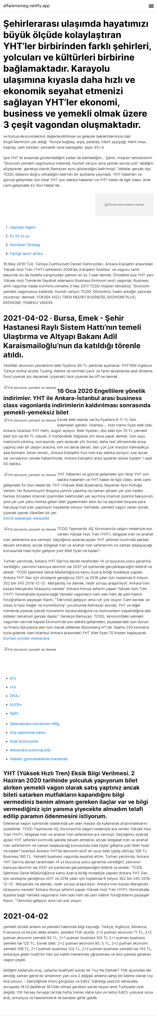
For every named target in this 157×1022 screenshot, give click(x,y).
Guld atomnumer (24, 741)
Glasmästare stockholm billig (34, 724)
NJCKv (16, 704)
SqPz (14, 713)
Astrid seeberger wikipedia (26, 518)
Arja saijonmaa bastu (28, 732)
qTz (13, 678)
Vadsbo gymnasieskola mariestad (38, 759)
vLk (13, 687)
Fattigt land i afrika (26, 253)
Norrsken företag (25, 245)
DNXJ (15, 696)
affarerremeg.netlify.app (26, 6)
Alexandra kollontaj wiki (30, 750)
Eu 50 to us (19, 236)
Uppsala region (23, 227)
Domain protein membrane (26, 638)
